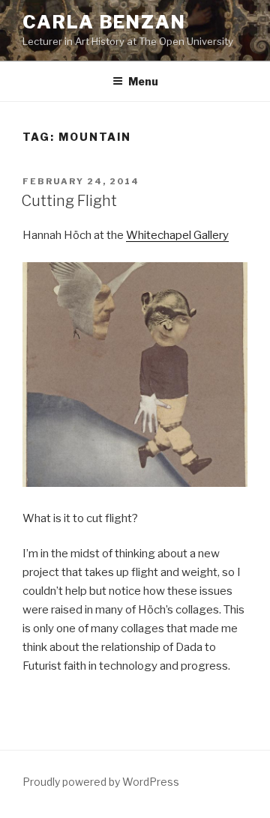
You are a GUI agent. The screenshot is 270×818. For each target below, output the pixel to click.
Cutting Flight (69, 201)
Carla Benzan (104, 22)
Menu (143, 81)
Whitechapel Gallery (177, 235)
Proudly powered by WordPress (100, 781)
